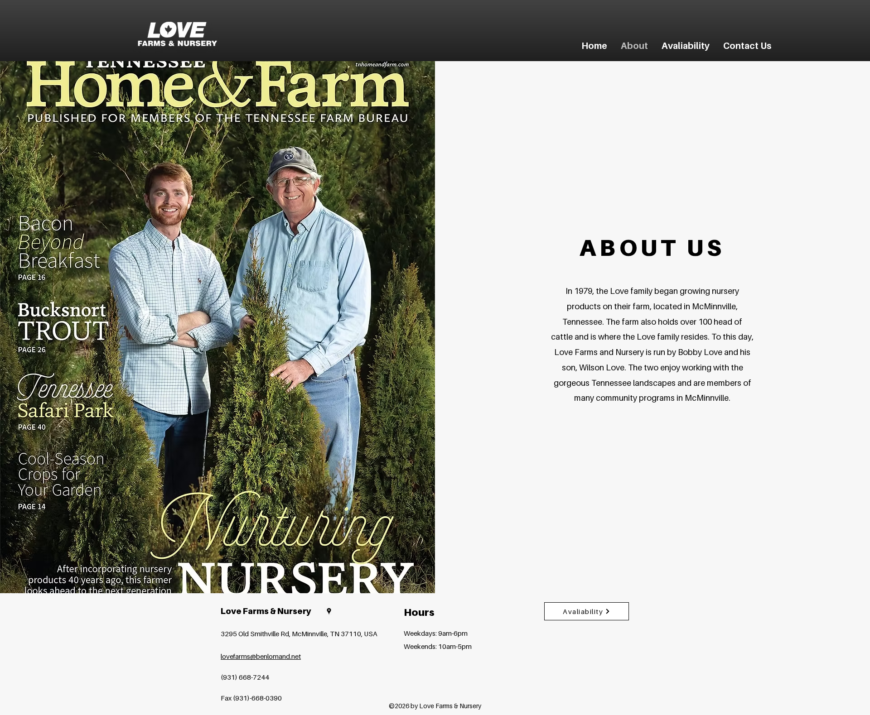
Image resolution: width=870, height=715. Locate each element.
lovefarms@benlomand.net (261, 656)
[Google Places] (329, 611)
